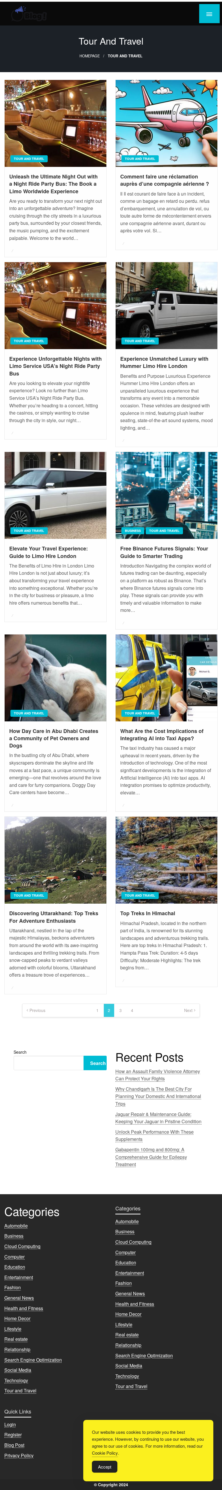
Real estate (16, 1339)
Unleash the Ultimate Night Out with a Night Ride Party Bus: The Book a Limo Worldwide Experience (53, 184)
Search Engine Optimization (33, 1359)
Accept (104, 1467)
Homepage (89, 56)
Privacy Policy (19, 1455)
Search (20, 1052)
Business (133, 530)
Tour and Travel (29, 158)
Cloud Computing (22, 1246)
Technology (16, 1380)
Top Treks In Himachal (147, 913)
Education (14, 1266)
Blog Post (14, 1445)
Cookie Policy (105, 1453)
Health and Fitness (23, 1308)
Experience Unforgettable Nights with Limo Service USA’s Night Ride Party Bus (55, 366)
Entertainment (18, 1277)
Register (13, 1434)
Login (10, 1424)
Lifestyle (12, 1328)
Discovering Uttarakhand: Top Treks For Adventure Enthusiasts (53, 917)
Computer (14, 1256)
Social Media (17, 1370)
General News (19, 1297)
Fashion (12, 1287)
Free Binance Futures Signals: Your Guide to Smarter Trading (164, 552)
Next (188, 1010)
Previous (37, 1010)
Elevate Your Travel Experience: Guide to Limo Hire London (48, 552)
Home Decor (17, 1318)
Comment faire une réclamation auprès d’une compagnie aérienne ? (164, 180)
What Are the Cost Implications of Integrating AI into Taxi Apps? (162, 734)
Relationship (17, 1349)
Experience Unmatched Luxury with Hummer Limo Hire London (164, 362)
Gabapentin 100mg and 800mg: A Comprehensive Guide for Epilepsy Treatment (151, 1157)
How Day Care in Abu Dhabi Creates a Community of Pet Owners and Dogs (53, 738)
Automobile (16, 1225)
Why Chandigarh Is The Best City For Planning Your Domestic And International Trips (158, 1096)
